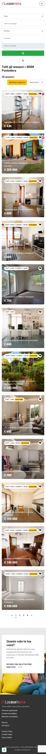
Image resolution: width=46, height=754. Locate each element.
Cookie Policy (7, 734)
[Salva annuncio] (40, 94)
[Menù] (41, 3)
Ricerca (5, 723)
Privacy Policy (7, 731)
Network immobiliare (10, 717)
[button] (23, 60)
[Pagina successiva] (28, 616)
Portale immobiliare (9, 714)
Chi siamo (5, 726)
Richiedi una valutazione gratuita (19, 665)
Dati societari (7, 738)
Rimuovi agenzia (18, 82)
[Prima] (12, 616)
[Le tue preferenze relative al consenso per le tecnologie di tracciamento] (4, 750)
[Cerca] (23, 53)
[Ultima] (31, 616)
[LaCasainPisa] (11, 3)
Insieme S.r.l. (27, 750)
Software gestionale (9, 711)
